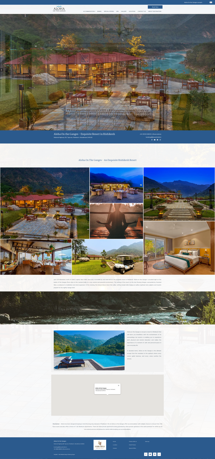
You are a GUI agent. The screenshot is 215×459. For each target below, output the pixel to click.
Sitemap (147, 441)
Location (132, 11)
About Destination (154, 11)
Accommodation (89, 11)
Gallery (123, 11)
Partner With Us (133, 441)
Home (114, 441)
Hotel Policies (132, 444)
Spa (117, 11)
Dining (99, 11)
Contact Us (142, 11)
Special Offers (109, 11)
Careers (115, 448)
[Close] (119, 385)
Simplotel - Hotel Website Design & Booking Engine (64, 454)
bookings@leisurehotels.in (153, 137)
